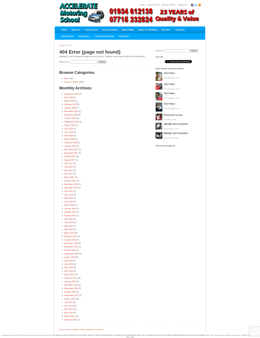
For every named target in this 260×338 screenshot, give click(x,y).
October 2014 (70, 250)
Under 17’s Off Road (147, 30)
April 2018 (68, 136)
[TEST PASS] (159, 76)
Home (142, 5)
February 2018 (70, 142)
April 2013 (68, 313)
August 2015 (69, 215)
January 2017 (70, 181)
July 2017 (68, 163)
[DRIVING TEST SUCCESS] (159, 126)
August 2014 (69, 257)
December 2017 (71, 149)
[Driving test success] (159, 117)
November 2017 (71, 153)
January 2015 (70, 240)
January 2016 (70, 208)
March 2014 (69, 274)
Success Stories (168, 5)
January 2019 (70, 108)
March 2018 (69, 139)
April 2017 (68, 174)
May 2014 (68, 267)
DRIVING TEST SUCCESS (176, 124)
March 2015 (69, 233)
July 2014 (68, 261)
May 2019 (68, 97)
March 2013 (69, 316)
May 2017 (68, 170)
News (66, 78)
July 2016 (68, 191)
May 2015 (68, 226)
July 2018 (68, 129)
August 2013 (69, 299)
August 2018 (69, 125)
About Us (75, 30)
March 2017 (69, 177)
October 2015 (70, 212)
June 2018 (68, 132)
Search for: (64, 62)
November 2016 (71, 188)
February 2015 (70, 236)
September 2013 (71, 295)
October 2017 (70, 156)
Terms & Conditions (72, 329)
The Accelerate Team (104, 36)
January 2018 (70, 146)
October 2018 (70, 118)
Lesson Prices (153, 5)
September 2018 (71, 122)
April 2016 (68, 201)
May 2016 (68, 198)
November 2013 (71, 288)
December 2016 (71, 184)
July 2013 (68, 302)
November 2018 (71, 115)
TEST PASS (169, 73)
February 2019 (70, 104)
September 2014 (71, 254)
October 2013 (70, 292)
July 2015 (68, 219)
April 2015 (68, 229)
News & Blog (128, 30)
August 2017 (69, 160)
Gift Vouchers (68, 36)
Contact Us (182, 5)
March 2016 (69, 205)
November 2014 (71, 247)
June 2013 (68, 306)
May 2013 (68, 309)
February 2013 (70, 320)
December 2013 (71, 285)
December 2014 (71, 243)
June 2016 (68, 195)
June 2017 (68, 167)
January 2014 (70, 281)
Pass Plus (180, 30)
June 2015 (68, 222)
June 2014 (68, 264)
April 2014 (68, 271)
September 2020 (71, 94)
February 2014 (70, 278)
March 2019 (69, 101)
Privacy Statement (87, 329)
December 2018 (71, 111)
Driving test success (173, 115)
